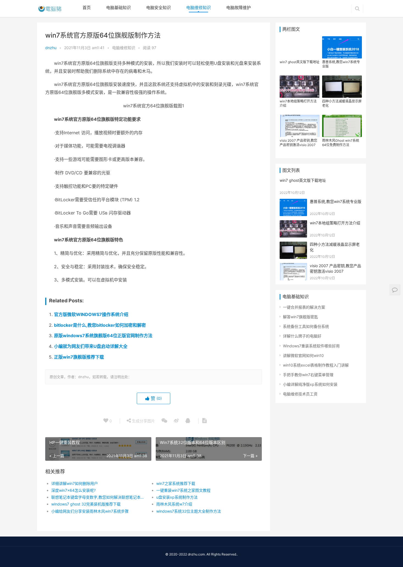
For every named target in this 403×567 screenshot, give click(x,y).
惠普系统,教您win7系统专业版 (341, 64)
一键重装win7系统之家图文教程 (183, 490)
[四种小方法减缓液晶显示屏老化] (293, 245)
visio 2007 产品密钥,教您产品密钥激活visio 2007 (298, 142)
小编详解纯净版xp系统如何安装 (310, 384)
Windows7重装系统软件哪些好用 (311, 345)
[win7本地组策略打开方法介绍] (293, 223)
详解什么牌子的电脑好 (302, 336)
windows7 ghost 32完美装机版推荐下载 (86, 504)
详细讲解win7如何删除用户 (74, 483)
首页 (87, 7)
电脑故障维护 (238, 7)
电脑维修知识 (198, 7)
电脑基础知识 (118, 7)
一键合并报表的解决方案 (304, 307)
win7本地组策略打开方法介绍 (298, 103)
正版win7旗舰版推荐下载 (79, 357)
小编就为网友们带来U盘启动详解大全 (90, 346)
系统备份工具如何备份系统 (306, 326)
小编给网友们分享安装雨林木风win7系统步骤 (90, 511)
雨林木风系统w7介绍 (174, 504)
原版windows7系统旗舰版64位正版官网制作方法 (103, 335)
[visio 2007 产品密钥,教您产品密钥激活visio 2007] (293, 266)
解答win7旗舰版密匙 (300, 316)
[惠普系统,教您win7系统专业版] (293, 202)
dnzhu (50, 47)
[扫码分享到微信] (164, 421)
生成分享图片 (143, 420)
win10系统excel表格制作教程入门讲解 (316, 365)
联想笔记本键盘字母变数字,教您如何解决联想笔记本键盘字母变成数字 (98, 497)
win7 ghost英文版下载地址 (299, 62)
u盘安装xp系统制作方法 (177, 497)
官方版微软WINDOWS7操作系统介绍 (91, 314)
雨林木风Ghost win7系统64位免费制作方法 (340, 142)
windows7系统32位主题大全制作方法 (188, 511)
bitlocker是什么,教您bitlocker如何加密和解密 (100, 325)
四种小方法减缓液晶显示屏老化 (342, 103)
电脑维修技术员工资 (300, 394)
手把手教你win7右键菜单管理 (308, 374)
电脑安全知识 (158, 7)
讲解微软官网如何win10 (303, 355)
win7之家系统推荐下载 (175, 483)
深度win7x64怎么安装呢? (73, 490)
